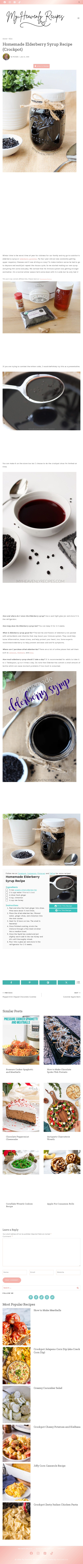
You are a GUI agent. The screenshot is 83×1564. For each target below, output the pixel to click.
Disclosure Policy (45, 279)
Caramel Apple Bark (71, 995)
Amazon (12, 653)
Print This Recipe (64, 906)
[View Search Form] (79, 2)
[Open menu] (78, 18)
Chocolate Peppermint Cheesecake (17, 1138)
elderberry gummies (28, 259)
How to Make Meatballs (47, 1310)
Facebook (22, 873)
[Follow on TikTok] (41, 1297)
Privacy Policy (25, 1548)
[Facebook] (5, 2)
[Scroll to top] (78, 1556)
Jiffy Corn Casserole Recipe (49, 1465)
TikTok (52, 873)
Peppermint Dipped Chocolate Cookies (19, 995)
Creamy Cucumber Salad (48, 1388)
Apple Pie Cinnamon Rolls (60, 1203)
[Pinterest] (14, 2)
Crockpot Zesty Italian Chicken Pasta (56, 1504)
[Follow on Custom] (52, 1297)
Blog (10, 39)
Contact (61, 1548)
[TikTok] (19, 2)
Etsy (31, 653)
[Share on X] (66, 982)
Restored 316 (62, 1559)
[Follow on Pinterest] (31, 1297)
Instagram (31, 873)
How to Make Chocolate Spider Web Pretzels (59, 1070)
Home (5, 39)
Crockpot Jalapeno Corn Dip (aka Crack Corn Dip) (57, 1350)
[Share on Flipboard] (48, 982)
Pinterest (41, 873)
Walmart (21, 653)
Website (60, 1272)
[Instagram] (10, 2)
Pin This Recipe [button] (64, 910)
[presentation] (21, 1040)
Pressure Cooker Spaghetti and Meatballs (19, 1070)
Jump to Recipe (42, 66)
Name (5, 1272)
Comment (8, 1236)
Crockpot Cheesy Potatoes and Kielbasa (57, 1426)
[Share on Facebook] (11, 982)
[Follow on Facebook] (36, 1297)
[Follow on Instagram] (47, 1297)
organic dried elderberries (25, 890)
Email (32, 1272)
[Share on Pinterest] (29, 982)
